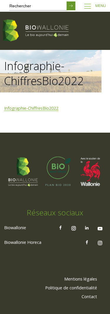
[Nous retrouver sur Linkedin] (87, 227)
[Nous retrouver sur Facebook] (60, 227)
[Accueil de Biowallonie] (36, 31)
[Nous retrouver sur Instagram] (73, 227)
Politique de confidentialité (71, 288)
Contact (89, 296)
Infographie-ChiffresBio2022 (31, 108)
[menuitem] (80, 279)
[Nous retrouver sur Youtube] (100, 227)
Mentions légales (80, 279)
